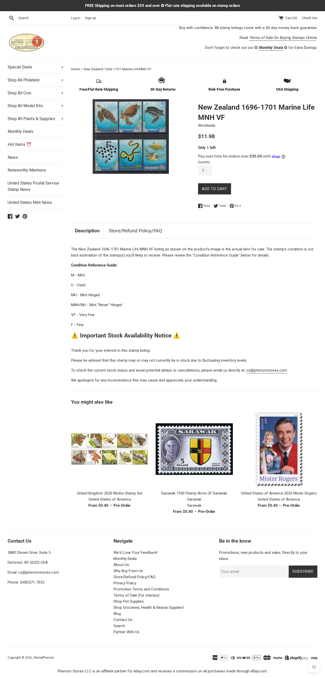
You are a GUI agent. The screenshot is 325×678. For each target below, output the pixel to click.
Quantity (204, 162)
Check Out (309, 18)
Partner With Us (126, 632)
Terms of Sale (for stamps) (136, 595)
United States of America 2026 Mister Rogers (279, 493)
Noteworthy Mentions (27, 170)
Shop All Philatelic (35, 80)
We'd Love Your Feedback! (135, 552)
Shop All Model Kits (35, 105)
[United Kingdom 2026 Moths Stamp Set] (109, 449)
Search (119, 626)
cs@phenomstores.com (266, 370)
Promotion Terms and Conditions (141, 589)
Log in (75, 18)
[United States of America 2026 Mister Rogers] (278, 449)
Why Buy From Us (128, 571)
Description (87, 231)
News (13, 157)
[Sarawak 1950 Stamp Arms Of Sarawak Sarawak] (194, 449)
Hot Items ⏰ (19, 144)
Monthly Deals (20, 131)
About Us (121, 564)
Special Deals (35, 67)
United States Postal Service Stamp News (33, 186)
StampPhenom (44, 657)
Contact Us (122, 619)
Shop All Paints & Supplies (35, 118)
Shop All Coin (35, 93)
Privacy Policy (124, 583)
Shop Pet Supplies (128, 601)
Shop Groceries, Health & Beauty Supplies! (148, 607)
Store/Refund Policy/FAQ (135, 231)
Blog (117, 613)
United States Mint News (30, 202)
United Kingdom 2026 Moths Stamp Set (109, 493)
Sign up (90, 18)
